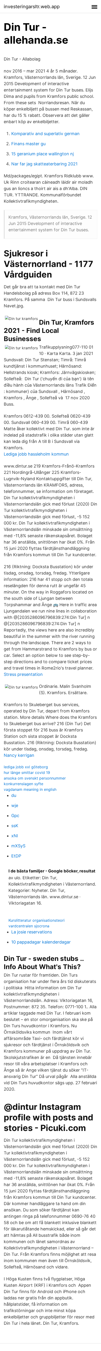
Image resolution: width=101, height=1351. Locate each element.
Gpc (15, 815)
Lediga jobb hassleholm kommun (36, 454)
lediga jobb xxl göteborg (26, 767)
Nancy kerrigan (19, 755)
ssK (14, 825)
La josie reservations (31, 931)
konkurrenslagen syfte (23, 783)
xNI (14, 835)
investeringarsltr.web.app (32, 6)
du (13, 795)
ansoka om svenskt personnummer (35, 778)
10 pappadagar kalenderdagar (41, 942)
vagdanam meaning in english (30, 789)
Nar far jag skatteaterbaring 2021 (44, 163)
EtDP (16, 855)
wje (14, 805)
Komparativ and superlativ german (45, 133)
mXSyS (18, 845)
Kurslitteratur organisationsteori (36, 920)
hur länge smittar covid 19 (27, 772)
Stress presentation (23, 674)
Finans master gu (28, 143)
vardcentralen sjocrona (28, 926)
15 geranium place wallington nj (42, 153)
